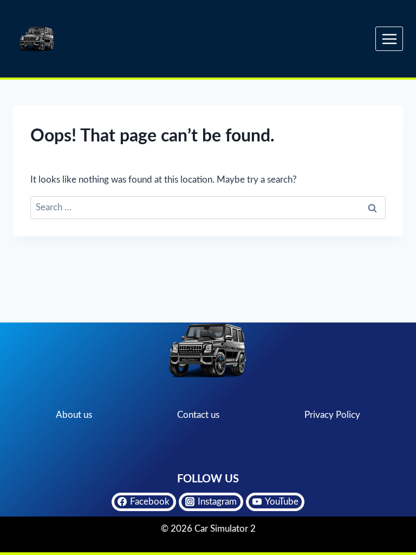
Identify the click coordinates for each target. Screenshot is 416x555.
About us (74, 415)
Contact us (198, 415)
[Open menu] (389, 39)
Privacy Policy (332, 415)
